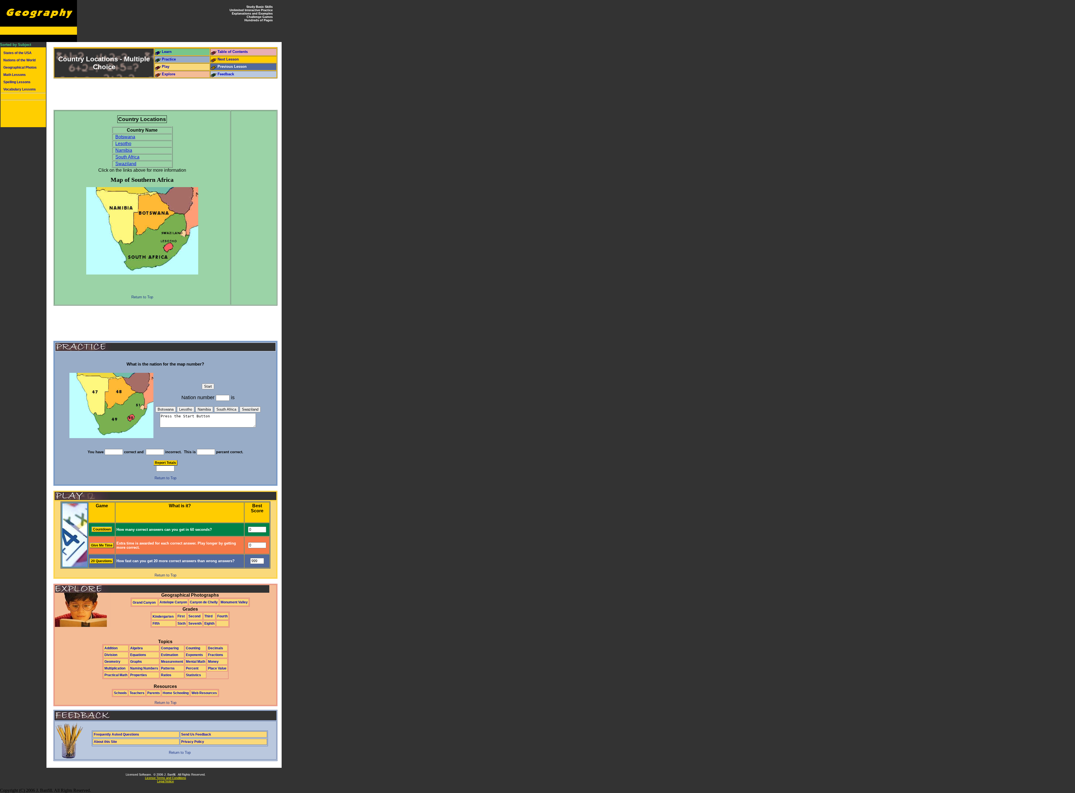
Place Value (217, 668)
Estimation (169, 655)
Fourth (222, 616)
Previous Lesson (232, 66)
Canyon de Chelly (204, 602)
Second (194, 616)
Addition (111, 648)
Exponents (194, 655)
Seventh (195, 623)
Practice (169, 59)
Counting (193, 648)
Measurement (172, 662)
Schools (120, 693)
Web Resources (204, 693)
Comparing (170, 648)
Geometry (112, 662)
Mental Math (195, 662)
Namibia (123, 150)
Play (165, 66)
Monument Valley (234, 602)
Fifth (156, 623)
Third (208, 616)
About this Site (105, 742)
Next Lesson (228, 59)
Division (110, 655)
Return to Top (142, 297)
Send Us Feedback (196, 734)
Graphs (136, 662)
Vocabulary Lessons (19, 89)
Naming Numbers (144, 668)
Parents (153, 693)
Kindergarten (163, 616)
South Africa (127, 157)
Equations (138, 655)
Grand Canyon (144, 602)
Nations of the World (19, 60)
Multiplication (114, 668)
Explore (168, 74)
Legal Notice (165, 781)
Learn (167, 52)
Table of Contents (233, 52)
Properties (138, 675)
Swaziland (125, 163)
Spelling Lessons (17, 82)
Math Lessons (14, 75)
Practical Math (115, 675)
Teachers (137, 693)
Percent (192, 668)
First (181, 616)
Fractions (215, 655)
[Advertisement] (23, 114)
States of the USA (17, 53)
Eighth (209, 623)
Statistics (193, 675)
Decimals (215, 648)
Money (213, 662)
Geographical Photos (20, 67)
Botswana (125, 136)
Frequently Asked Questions (116, 734)
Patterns (168, 668)
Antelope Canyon (173, 602)
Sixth (181, 623)
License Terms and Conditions (165, 778)
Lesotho (123, 143)
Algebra (136, 648)
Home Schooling (176, 693)
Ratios (166, 675)
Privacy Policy (192, 742)
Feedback (226, 74)
